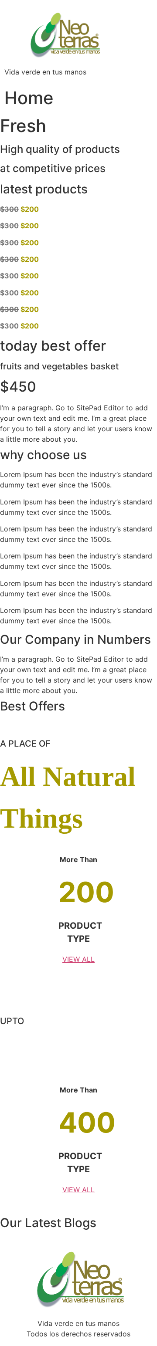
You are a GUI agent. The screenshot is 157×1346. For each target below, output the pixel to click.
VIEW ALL (78, 959)
